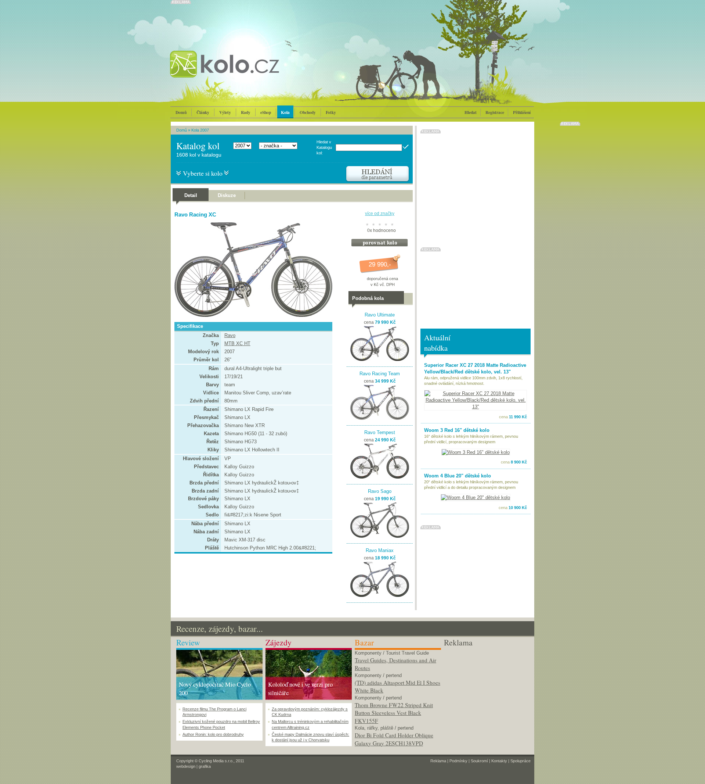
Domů (181, 112)
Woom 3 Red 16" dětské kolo (456, 430)
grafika (205, 766)
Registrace (494, 112)
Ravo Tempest (379, 432)
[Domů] (244, 71)
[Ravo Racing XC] (251, 315)
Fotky (331, 112)
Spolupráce (520, 761)
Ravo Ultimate (380, 315)
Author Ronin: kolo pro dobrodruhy (213, 734)
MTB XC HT (237, 343)
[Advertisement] (487, 694)
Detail (190, 195)
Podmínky (458, 761)
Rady (245, 112)
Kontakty (499, 761)
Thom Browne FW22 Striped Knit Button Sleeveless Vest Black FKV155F (394, 712)
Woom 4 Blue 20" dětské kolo (457, 476)
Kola (285, 112)
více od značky (379, 213)
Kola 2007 (200, 130)
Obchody (308, 112)
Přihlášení (522, 112)
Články (202, 112)
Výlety (225, 112)
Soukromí (479, 761)
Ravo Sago (379, 491)
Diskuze (227, 195)
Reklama (438, 761)
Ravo (229, 335)
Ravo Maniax (380, 550)
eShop (265, 112)
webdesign (185, 766)
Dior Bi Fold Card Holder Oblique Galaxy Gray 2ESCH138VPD (394, 739)
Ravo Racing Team (379, 373)
